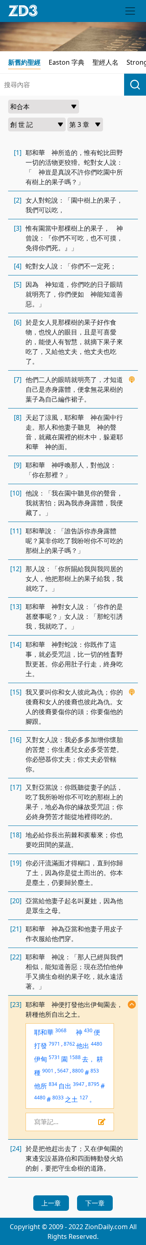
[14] (15, 644)
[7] (17, 379)
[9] (17, 465)
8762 (69, 1043)
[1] (17, 152)
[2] (17, 200)
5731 (54, 1057)
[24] (15, 1148)
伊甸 (40, 1059)
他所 (40, 1085)
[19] (15, 862)
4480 (96, 1043)
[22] (15, 956)
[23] (15, 1004)
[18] (15, 834)
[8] (17, 417)
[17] (15, 787)
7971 (54, 1043)
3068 (61, 1030)
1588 (75, 1057)
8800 (78, 1070)
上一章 (51, 1203)
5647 (63, 1070)
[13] (15, 606)
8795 (93, 1084)
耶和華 (44, 1032)
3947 (78, 1084)
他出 (82, 1045)
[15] (15, 692)
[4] (17, 266)
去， (88, 1059)
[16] (15, 739)
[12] (15, 568)
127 (83, 1097)
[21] (15, 928)
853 (94, 1070)
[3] (17, 228)
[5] (17, 284)
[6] (17, 322)
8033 (58, 1097)
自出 (64, 1085)
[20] (15, 900)
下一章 (95, 1203)
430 (88, 1030)
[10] (15, 493)
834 (53, 1084)
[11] (15, 530)
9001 (48, 1070)
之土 (71, 1099)
